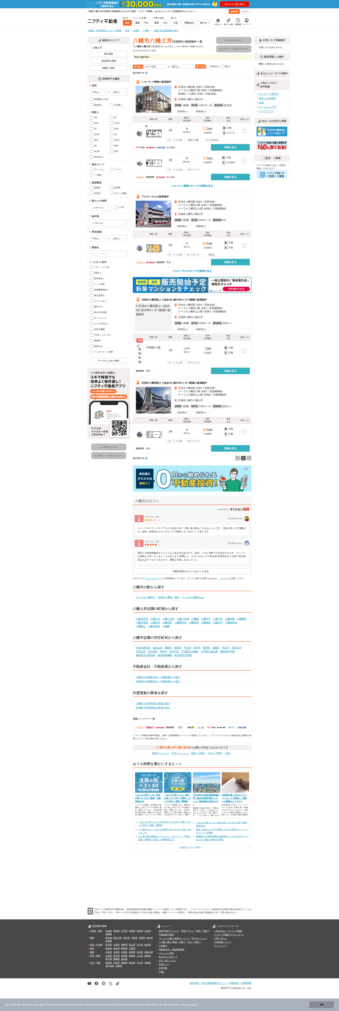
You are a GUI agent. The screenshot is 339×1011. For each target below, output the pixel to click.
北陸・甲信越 (96, 945)
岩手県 (124, 931)
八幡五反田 (142, 618)
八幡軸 (195, 618)
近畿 (92, 952)
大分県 (140, 963)
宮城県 (132, 931)
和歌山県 (148, 952)
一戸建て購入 (165, 942)
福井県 (147, 945)
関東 (92, 938)
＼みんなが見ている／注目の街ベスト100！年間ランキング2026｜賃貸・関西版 (177, 798)
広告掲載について (222, 942)
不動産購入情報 (166, 934)
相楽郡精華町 (165, 655)
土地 (227, 753)
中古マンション (180, 753)
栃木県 (150, 938)
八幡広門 (218, 622)
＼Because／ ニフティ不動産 (228, 931)
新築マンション (161, 753)
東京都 (109, 938)
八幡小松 (155, 618)
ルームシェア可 (267, 107)
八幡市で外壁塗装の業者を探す (153, 703)
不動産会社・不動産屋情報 (171, 949)
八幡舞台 (141, 626)
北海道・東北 (96, 931)
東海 (92, 948)
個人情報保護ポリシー (214, 983)
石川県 (140, 945)
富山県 (132, 945)
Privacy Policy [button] (189, 1004)
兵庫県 (116, 952)
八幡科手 (206, 618)
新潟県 (109, 945)
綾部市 (178, 647)
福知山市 (158, 647)
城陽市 (216, 647)
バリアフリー (266, 111)
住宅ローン (164, 964)
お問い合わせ (220, 938)
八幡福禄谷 (231, 622)
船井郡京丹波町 (183, 655)
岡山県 (116, 956)
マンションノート (153, 578)
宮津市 (197, 647)
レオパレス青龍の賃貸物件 (156, 81)
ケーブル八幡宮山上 (193, 597)
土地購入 (163, 946)
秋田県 (140, 931)
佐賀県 (116, 963)
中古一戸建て (215, 753)
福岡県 (109, 963)
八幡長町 (167, 622)
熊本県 (132, 963)
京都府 (124, 952)
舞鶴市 (168, 647)
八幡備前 (206, 622)
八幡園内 (242, 618)
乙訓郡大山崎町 (190, 651)
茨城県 (142, 938)
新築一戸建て (198, 753)
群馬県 (109, 941)
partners (72, 1004)
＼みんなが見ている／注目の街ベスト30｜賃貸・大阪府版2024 (148, 798)
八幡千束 (218, 618)
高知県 (124, 959)
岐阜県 (116, 948)
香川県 (109, 959)
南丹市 (163, 651)
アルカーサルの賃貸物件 (155, 196)
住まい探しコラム (167, 960)
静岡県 (124, 948)
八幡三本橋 (183, 618)
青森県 (116, 931)
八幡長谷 (155, 622)
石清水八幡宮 (165, 597)
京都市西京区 (143, 647)
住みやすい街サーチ (168, 957)
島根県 (132, 956)
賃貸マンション (171, 931)
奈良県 (140, 952)
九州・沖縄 (95, 963)
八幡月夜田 (142, 622)
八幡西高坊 (180, 622)
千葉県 (134, 938)
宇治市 (187, 647)
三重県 (132, 948)
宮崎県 (147, 963)
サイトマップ (220, 946)
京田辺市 (141, 651)
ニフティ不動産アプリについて (229, 934)
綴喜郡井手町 (227, 651)
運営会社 (195, 983)
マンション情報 (166, 953)
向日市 (225, 647)
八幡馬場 (194, 622)
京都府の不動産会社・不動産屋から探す (158, 681)
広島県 (109, 956)
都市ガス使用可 (267, 98)
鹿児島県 (110, 966)
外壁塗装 (163, 968)
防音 (261, 102)
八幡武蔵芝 (154, 626)
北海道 (109, 931)
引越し (162, 972)
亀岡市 (206, 647)
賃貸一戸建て (202, 931)
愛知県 (109, 948)
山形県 (147, 931)
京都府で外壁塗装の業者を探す (153, 707)
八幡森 (166, 626)
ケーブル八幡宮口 (146, 597)
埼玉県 (126, 938)
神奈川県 (117, 938)
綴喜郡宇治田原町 (146, 655)
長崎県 (124, 963)
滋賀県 (132, 952)
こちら (222, 578)
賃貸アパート (187, 931)
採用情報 (246, 983)
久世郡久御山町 (209, 651)
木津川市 (174, 651)
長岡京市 (236, 647)
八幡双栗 (230, 618)
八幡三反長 (168, 618)
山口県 (140, 956)
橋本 (177, 597)
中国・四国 (95, 956)
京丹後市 (153, 651)
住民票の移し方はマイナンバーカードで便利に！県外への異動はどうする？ (234, 798)
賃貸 (161, 931)
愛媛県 (116, 959)
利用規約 (234, 983)
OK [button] (321, 1004)
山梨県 (116, 945)
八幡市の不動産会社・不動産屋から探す (158, 677)
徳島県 (147, 956)
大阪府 (109, 952)
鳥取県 (124, 956)
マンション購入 (166, 938)
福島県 (109, 934)
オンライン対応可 (269, 94)
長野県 (124, 945)
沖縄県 (118, 966)
